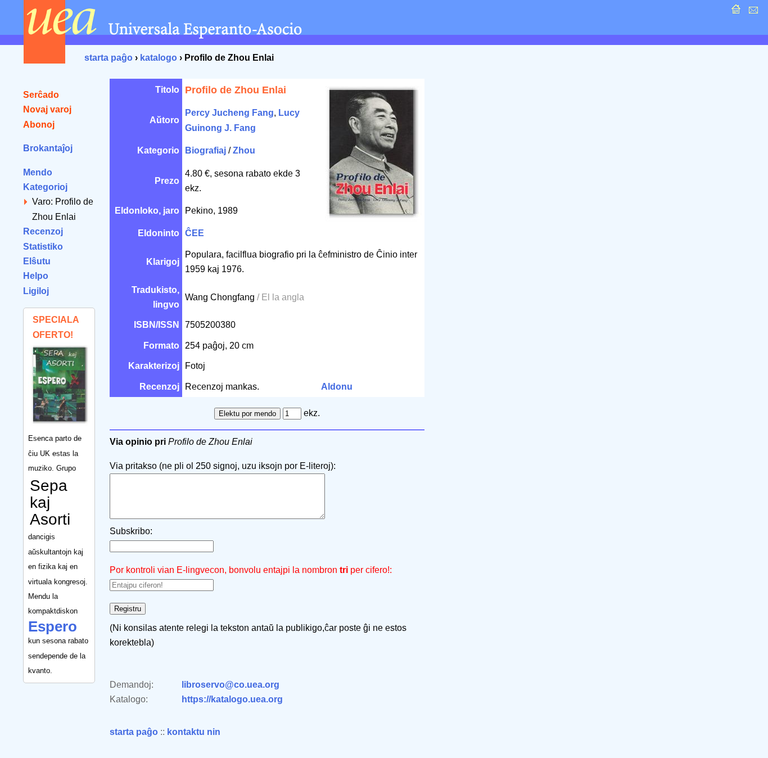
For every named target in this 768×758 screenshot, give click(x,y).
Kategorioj (45, 187)
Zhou (244, 150)
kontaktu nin (193, 732)
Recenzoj (43, 231)
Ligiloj (36, 291)
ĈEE (194, 233)
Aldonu (337, 386)
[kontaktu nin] (752, 12)
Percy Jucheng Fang (229, 113)
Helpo (35, 276)
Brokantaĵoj (48, 148)
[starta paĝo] (734, 12)
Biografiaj (205, 150)
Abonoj (39, 124)
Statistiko (43, 246)
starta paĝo (108, 57)
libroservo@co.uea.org (230, 684)
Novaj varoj (47, 109)
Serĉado (41, 95)
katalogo (158, 57)
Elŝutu (37, 261)
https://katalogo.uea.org (232, 699)
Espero (52, 626)
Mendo (37, 172)
